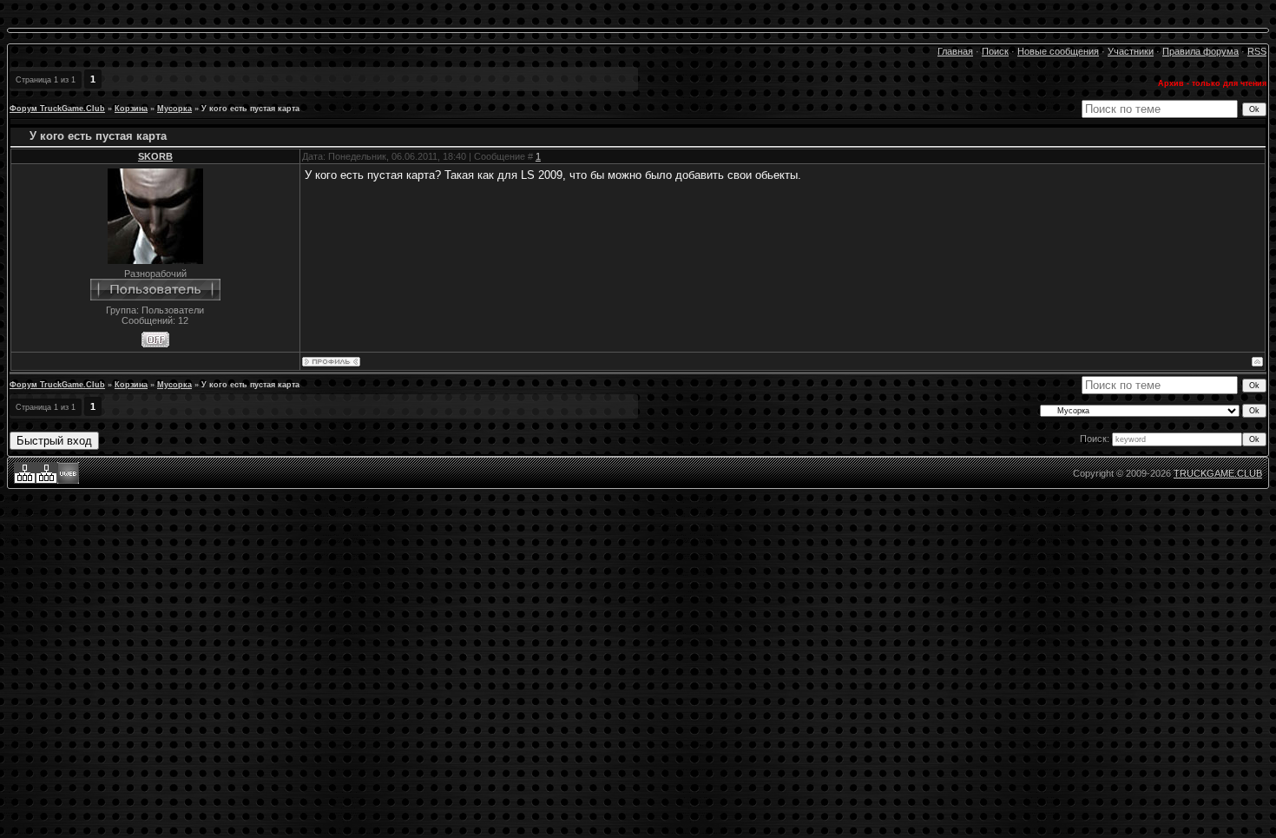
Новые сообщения (1058, 51)
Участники (1131, 51)
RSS (1256, 51)
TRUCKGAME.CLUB (1218, 473)
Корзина (131, 108)
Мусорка (174, 108)
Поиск (995, 51)
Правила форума (1200, 51)
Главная (955, 51)
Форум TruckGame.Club (57, 108)
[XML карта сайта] (25, 480)
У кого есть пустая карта (250, 108)
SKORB (155, 156)
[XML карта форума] (46, 480)
